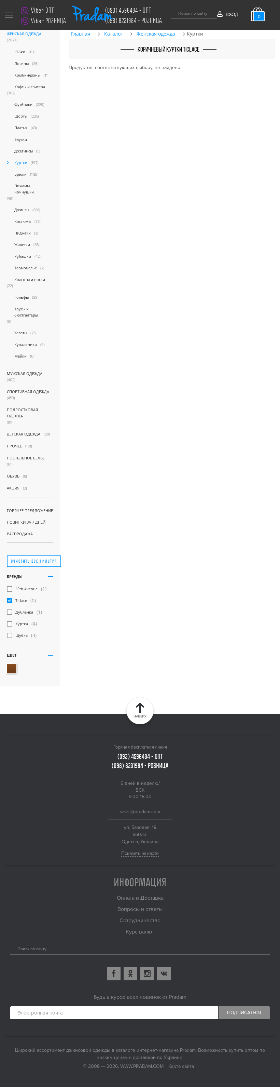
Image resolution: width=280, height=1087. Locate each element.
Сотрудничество (140, 920)
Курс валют (140, 931)
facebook (114, 973)
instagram (147, 973)
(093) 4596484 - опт (128, 10)
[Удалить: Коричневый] (11, 668)
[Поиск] (173, 12)
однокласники (130, 973)
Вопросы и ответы (140, 909)
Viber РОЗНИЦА (48, 21)
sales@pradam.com (140, 812)
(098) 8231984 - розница (133, 21)
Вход (232, 14)
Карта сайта (181, 1066)
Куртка (21, 623)
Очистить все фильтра (34, 561)
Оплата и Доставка (140, 898)
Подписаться (244, 1013)
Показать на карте (140, 853)
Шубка (21, 635)
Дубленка (24, 612)
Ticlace (21, 600)
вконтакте (164, 973)
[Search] (12, 948)
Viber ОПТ (42, 10)
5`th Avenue (26, 588)
